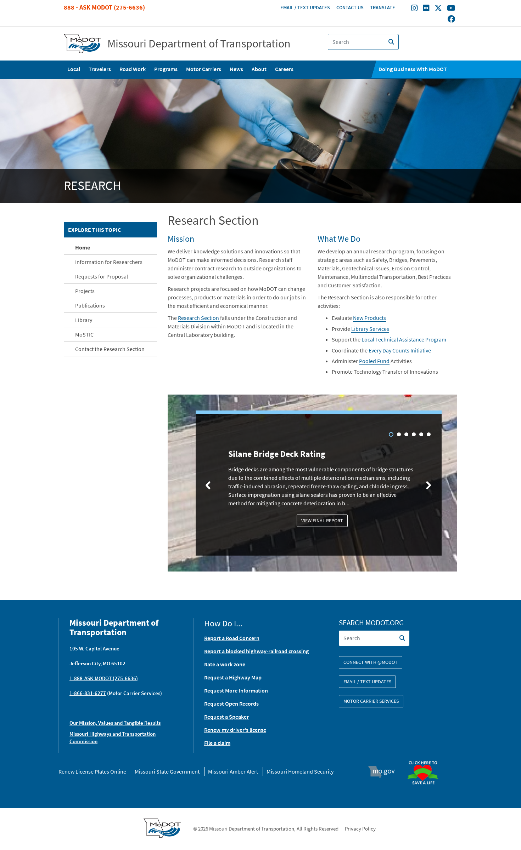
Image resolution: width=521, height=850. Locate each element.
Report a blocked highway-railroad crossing (256, 651)
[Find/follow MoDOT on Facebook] (451, 19)
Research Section (199, 317)
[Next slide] (428, 485)
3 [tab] (406, 434)
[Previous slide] (208, 485)
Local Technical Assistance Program (404, 339)
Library (83, 319)
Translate (382, 7)
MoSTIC (84, 334)
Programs (166, 69)
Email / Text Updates (305, 7)
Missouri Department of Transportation (199, 43)
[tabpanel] (313, 484)
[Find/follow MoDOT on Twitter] (438, 8)
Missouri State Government (167, 771)
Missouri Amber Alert (233, 771)
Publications (90, 305)
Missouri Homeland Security (300, 771)
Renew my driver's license (235, 729)
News (236, 69)
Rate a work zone (224, 664)
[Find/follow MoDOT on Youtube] (451, 8)
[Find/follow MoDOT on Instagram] (414, 8)
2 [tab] (399, 434)
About (259, 69)
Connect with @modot (370, 662)
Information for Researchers (108, 261)
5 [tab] (421, 434)
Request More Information (236, 690)
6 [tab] (429, 434)
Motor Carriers (203, 69)
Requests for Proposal (101, 276)
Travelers (100, 69)
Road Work (132, 69)
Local (73, 69)
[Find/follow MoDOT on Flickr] (426, 8)
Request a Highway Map (233, 677)
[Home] (82, 43)
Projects (85, 290)
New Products (369, 317)
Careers (284, 69)
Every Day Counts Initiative (400, 350)
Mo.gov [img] (384, 772)
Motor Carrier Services (371, 701)
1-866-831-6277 (87, 693)
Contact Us (350, 7)
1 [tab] (391, 434)
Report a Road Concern (231, 638)
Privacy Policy (360, 828)
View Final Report (322, 520)
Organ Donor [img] (426, 757)
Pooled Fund (374, 360)
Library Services (370, 328)
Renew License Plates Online (92, 771)
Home (82, 247)
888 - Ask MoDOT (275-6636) (104, 7)
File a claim (217, 742)
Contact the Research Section (110, 348)
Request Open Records (231, 703)
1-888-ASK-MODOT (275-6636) (103, 678)
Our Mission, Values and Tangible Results (115, 722)
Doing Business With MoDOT (413, 69)
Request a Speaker (226, 716)
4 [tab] (414, 434)
